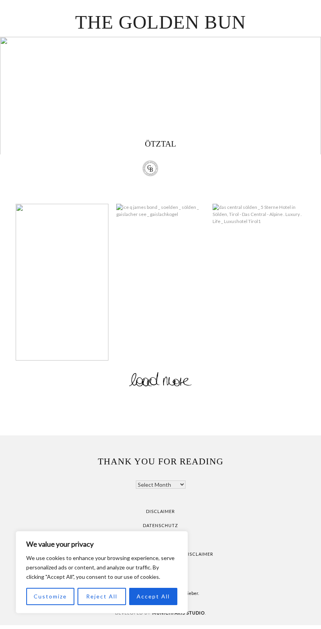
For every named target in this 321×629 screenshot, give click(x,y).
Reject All (101, 596)
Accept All (153, 596)
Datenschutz (160, 525)
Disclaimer (160, 511)
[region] (102, 572)
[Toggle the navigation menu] (171, 169)
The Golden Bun (160, 22)
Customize (50, 596)
